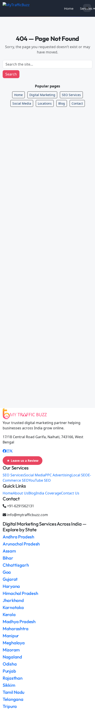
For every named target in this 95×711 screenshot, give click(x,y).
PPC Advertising (58, 475)
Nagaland (12, 657)
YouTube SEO (40, 480)
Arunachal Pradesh (21, 544)
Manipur (11, 635)
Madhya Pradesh (19, 621)
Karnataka (13, 607)
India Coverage (48, 493)
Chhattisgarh (16, 565)
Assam (9, 551)
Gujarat (10, 579)
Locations (45, 103)
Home (68, 8)
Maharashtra (15, 628)
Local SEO (80, 475)
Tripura (10, 706)
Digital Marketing (42, 95)
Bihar (8, 558)
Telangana (13, 699)
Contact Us (70, 493)
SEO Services (71, 95)
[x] (11, 451)
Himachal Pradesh (20, 593)
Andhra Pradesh (18, 536)
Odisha (10, 664)
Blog (61, 103)
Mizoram (11, 650)
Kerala (9, 614)
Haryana (11, 586)
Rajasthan (12, 678)
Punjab (9, 671)
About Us (20, 493)
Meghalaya (14, 642)
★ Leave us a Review (22, 460)
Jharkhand (13, 600)
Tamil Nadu (13, 692)
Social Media (21, 103)
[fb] (4, 451)
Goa (7, 572)
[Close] (87, 8)
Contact (77, 103)
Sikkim (9, 685)
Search (11, 74)
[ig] (7, 451)
